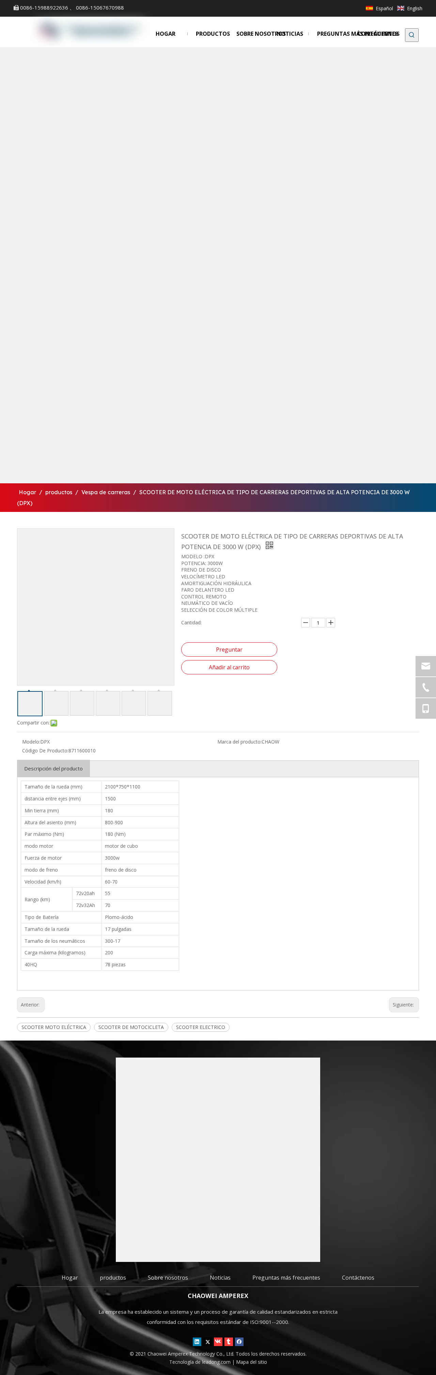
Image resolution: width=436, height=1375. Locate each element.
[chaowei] (218, 1160)
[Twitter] (207, 1342)
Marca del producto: (239, 741)
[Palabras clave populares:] (412, 35)
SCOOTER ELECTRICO (200, 1027)
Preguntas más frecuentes (286, 1277)
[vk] (218, 1342)
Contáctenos (358, 1277)
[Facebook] (239, 1342)
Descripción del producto (53, 768)
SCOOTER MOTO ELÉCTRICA (53, 1027)
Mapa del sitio (251, 1362)
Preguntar (229, 649)
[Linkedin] (197, 1342)
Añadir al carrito (229, 667)
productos (113, 1277)
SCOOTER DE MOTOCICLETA (131, 1027)
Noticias (220, 1277)
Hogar (70, 1277)
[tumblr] (228, 1342)
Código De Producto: (45, 750)
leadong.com (217, 1362)
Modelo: (31, 741)
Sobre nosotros (168, 1277)
